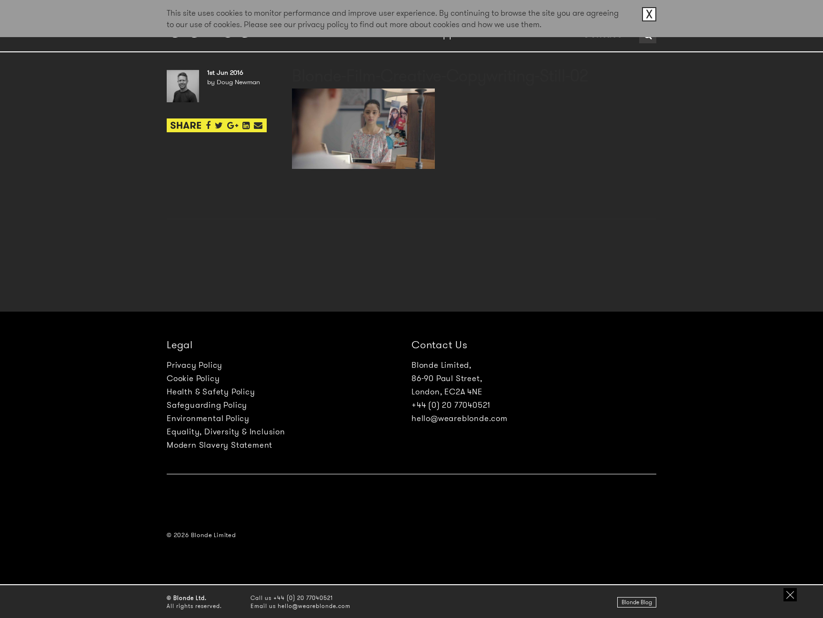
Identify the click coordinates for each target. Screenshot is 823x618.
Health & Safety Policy (211, 391)
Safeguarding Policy (207, 405)
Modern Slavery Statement (219, 445)
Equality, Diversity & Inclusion (226, 431)
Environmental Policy (208, 418)
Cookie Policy (193, 378)
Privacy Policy (194, 365)
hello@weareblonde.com (460, 418)
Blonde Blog (637, 602)
